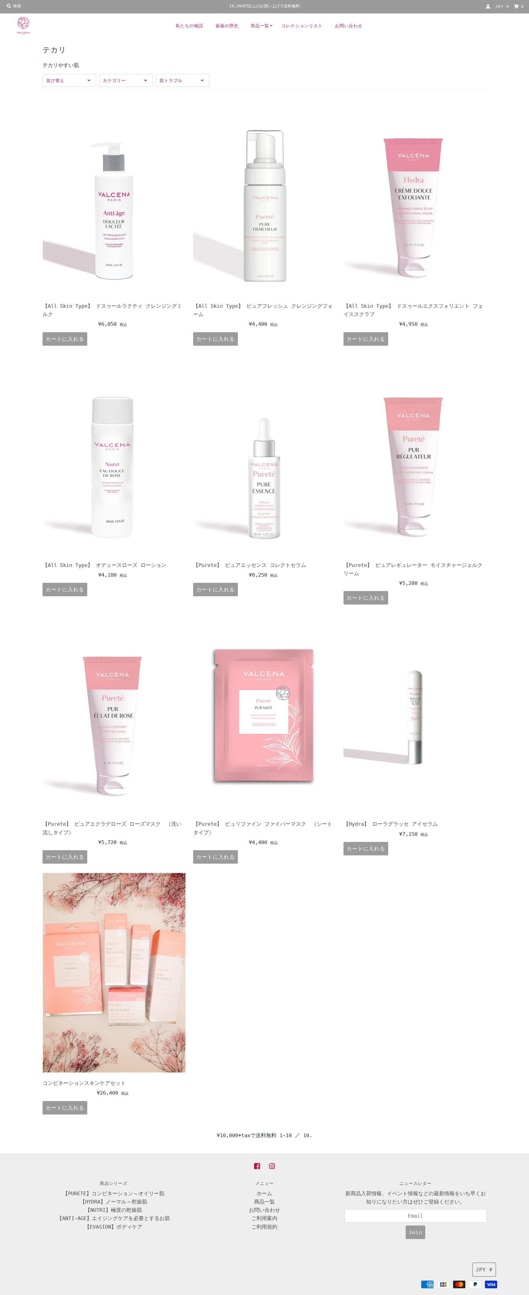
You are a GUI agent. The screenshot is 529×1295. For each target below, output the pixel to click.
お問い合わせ (348, 25)
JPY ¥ (502, 6)
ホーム (264, 1193)
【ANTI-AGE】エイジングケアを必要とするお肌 (113, 1218)
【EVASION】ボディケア (113, 1227)
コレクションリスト (302, 25)
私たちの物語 (189, 25)
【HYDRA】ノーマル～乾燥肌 (113, 1202)
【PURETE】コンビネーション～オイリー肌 (113, 1193)
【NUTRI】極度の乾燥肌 (113, 1210)
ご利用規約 (264, 1227)
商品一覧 (260, 25)
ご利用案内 (264, 1218)
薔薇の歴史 (227, 25)
